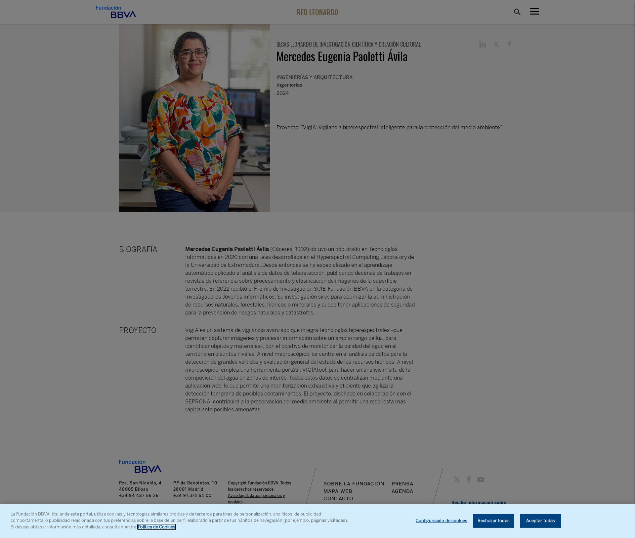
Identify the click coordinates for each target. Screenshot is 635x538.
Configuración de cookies (441, 520)
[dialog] (317, 521)
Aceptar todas (540, 520)
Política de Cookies (156, 526)
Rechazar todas (494, 520)
